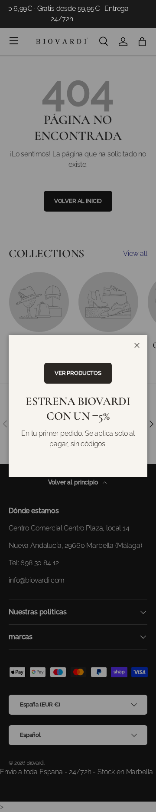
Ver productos (78, 373)
